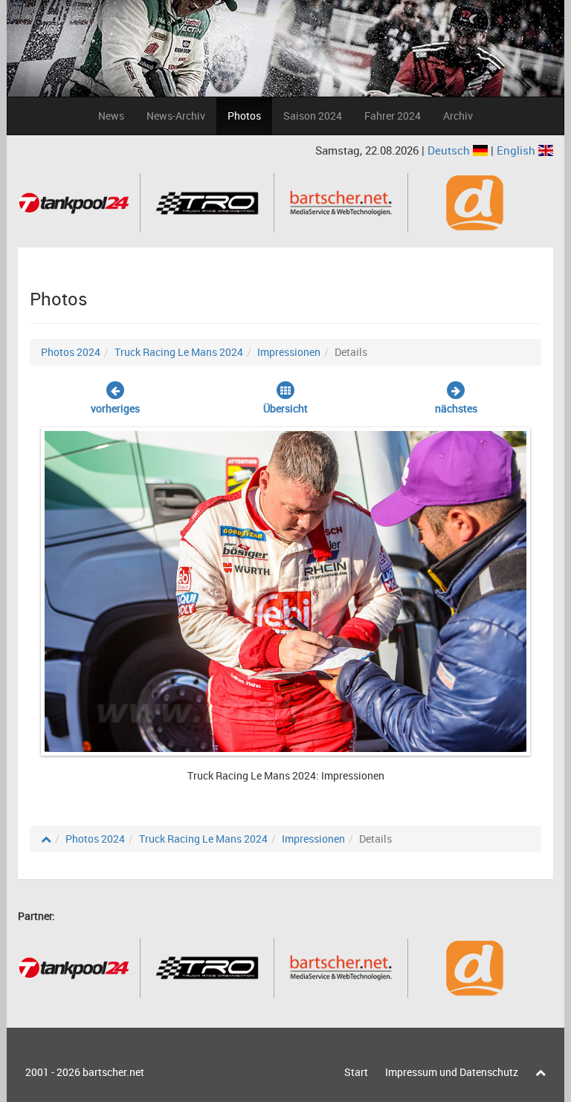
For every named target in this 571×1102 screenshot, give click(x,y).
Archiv (458, 115)
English (517, 150)
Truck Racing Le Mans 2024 (178, 352)
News (111, 115)
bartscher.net (113, 1072)
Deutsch (450, 150)
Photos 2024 (70, 352)
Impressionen (288, 352)
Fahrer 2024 (392, 115)
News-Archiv (175, 115)
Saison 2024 (312, 115)
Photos (244, 115)
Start (356, 1072)
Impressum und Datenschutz (451, 1072)
